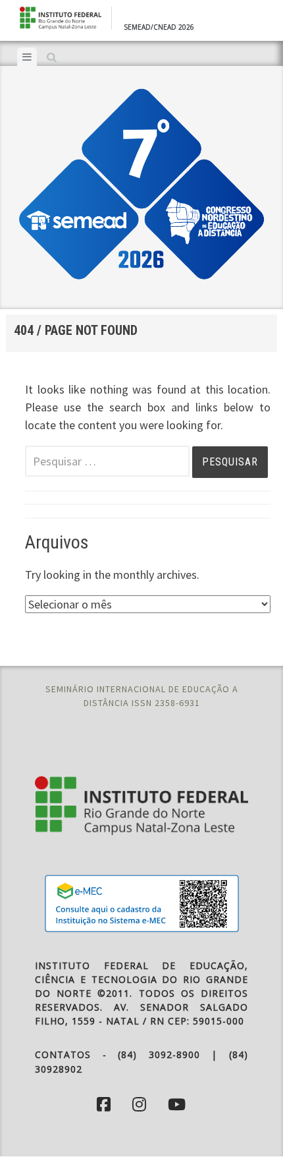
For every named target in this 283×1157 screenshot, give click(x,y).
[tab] (27, 56)
